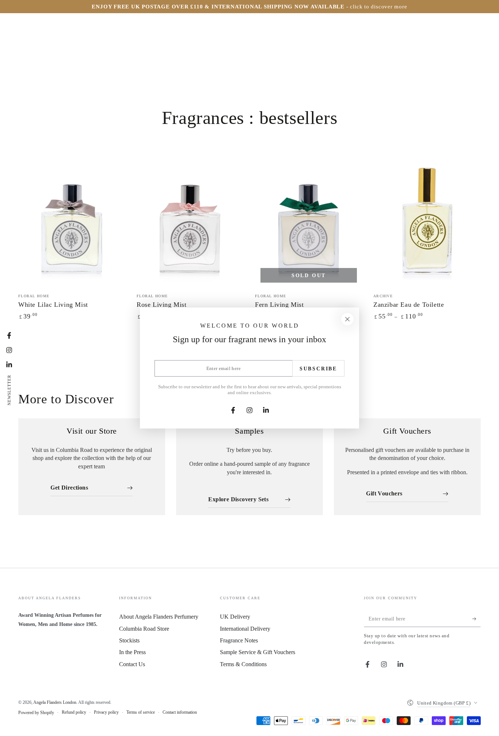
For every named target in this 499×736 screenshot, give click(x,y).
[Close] (347, 319)
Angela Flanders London (54, 702)
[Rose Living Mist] (190, 221)
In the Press (132, 652)
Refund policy (74, 712)
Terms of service (140, 712)
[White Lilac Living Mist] (72, 221)
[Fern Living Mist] (308, 221)
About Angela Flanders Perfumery (158, 617)
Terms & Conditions (243, 664)
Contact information (180, 712)
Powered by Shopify (36, 712)
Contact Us (132, 664)
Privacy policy (106, 712)
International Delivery (245, 629)
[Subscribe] (476, 619)
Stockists (129, 640)
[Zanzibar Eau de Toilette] (427, 221)
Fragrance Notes (239, 640)
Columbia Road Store (144, 629)
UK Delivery (235, 617)
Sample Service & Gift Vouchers (257, 652)
